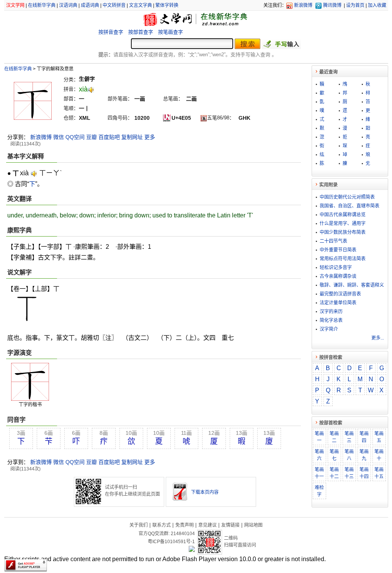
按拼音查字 (110, 32)
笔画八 (349, 455)
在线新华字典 (42, 5)
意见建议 (207, 525)
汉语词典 (68, 5)
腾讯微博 (332, 5)
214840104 (183, 533)
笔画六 (319, 455)
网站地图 (253, 525)
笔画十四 (364, 473)
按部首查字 (140, 32)
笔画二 (334, 437)
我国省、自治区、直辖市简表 (349, 206)
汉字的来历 (331, 311)
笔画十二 (334, 473)
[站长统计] (192, 550)
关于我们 (138, 525)
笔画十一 (319, 473)
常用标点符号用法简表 (343, 258)
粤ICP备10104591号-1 (171, 541)
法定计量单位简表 (338, 302)
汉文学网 (15, 5)
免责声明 (184, 525)
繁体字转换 (166, 5)
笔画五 (379, 437)
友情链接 (230, 525)
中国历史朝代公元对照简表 (347, 197)
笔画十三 (349, 473)
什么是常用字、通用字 (343, 223)
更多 (149, 137)
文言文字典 (140, 5)
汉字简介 (329, 329)
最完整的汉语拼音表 (340, 294)
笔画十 (379, 455)
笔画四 (364, 437)
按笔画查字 (170, 32)
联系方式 (161, 525)
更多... (377, 338)
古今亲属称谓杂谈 (338, 276)
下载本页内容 (205, 492)
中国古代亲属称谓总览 (343, 214)
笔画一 (319, 437)
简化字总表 (331, 320)
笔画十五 (379, 473)
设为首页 (355, 5)
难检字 (319, 491)
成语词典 (90, 5)
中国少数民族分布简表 (343, 232)
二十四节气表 (333, 241)
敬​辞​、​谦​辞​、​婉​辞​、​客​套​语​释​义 (352, 285)
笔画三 (349, 437)
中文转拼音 (114, 5)
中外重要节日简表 (338, 250)
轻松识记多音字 (336, 267)
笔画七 (334, 455)
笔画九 (364, 455)
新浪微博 (303, 5)
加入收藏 (377, 5)
